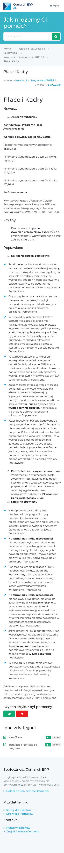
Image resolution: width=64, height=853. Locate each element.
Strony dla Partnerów (19, 813)
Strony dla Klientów (18, 810)
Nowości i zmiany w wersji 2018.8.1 (35, 80)
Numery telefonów (18, 827)
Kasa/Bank (15, 737)
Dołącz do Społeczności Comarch (27, 791)
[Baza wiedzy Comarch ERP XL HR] (18, 6)
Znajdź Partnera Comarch (22, 831)
